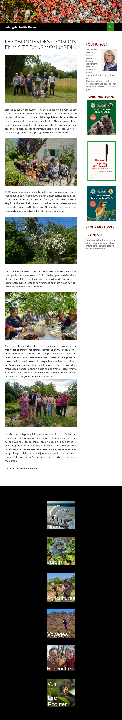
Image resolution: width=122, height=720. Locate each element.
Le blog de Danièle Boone (20, 27)
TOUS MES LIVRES (101, 227)
